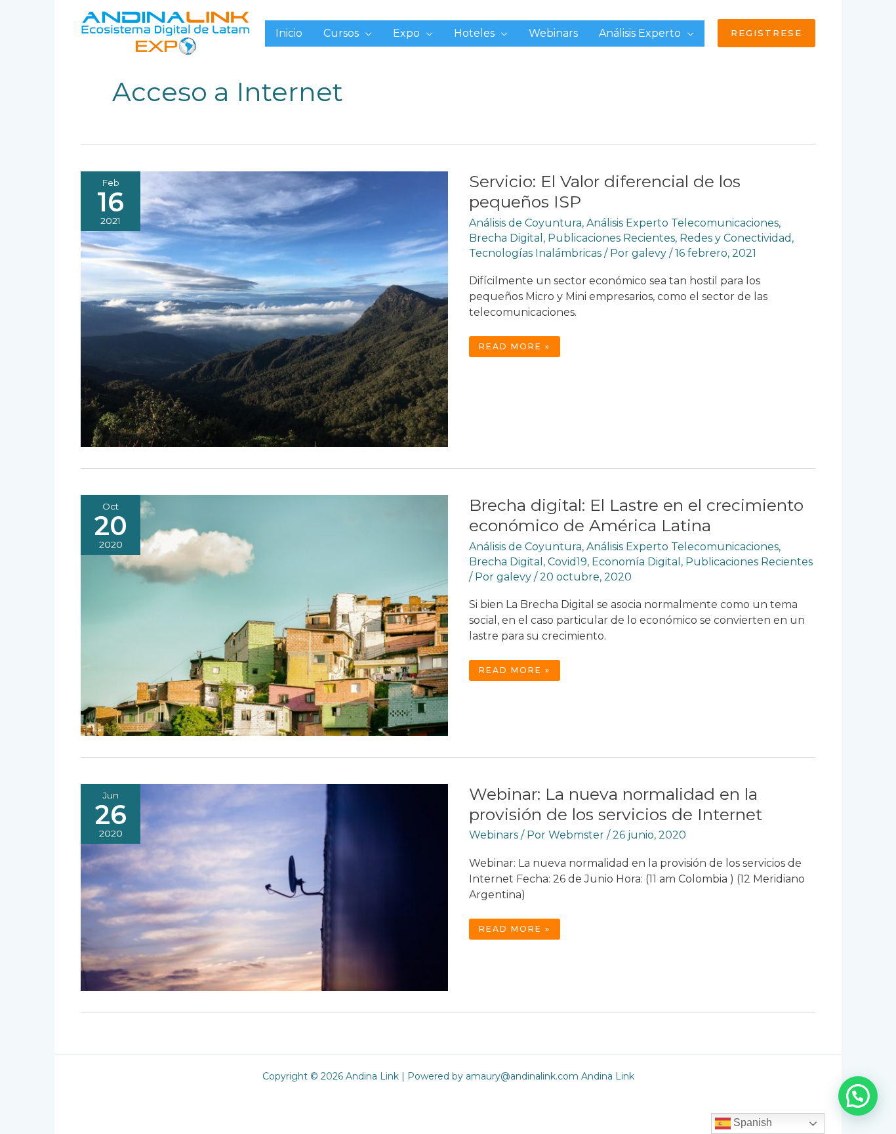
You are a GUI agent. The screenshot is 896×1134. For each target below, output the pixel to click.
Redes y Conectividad (736, 238)
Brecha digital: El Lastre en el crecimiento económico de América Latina (636, 515)
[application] (365, 33)
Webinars (493, 835)
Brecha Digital (506, 238)
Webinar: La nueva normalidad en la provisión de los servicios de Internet (615, 804)
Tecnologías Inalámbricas (535, 253)
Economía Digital (636, 562)
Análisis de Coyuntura (525, 223)
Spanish (751, 1122)
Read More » (514, 349)
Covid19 (567, 562)
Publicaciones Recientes (611, 238)
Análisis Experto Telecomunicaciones (682, 223)
